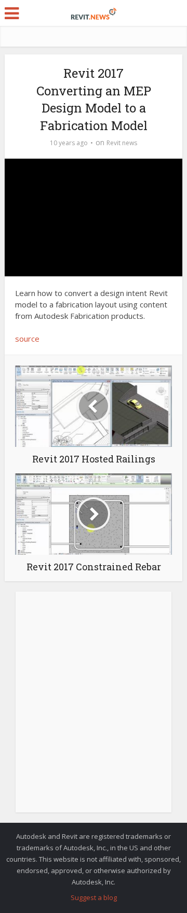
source (27, 338)
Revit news (121, 143)
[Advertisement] (93, 707)
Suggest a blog (94, 897)
